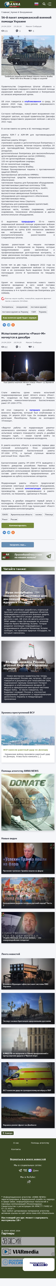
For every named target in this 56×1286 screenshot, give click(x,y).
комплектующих (33, 488)
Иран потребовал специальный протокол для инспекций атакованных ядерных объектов (25, 597)
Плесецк (49, 514)
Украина (42, 312)
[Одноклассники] (13, 324)
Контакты (16, 1149)
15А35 (5, 514)
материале (35, 410)
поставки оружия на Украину (15, 312)
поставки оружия (38, 307)
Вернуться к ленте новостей (28, 1159)
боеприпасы (7, 307)
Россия (14, 519)
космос (38, 514)
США (33, 312)
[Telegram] (8, 324)
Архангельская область (21, 514)
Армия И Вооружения (21, 12)
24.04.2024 (11, 26)
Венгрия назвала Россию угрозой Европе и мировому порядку (25, 665)
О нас (16, 1143)
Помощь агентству (40, 1143)
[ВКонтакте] (4, 324)
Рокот (5, 519)
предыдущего (28, 221)
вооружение (22, 307)
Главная (5, 12)
